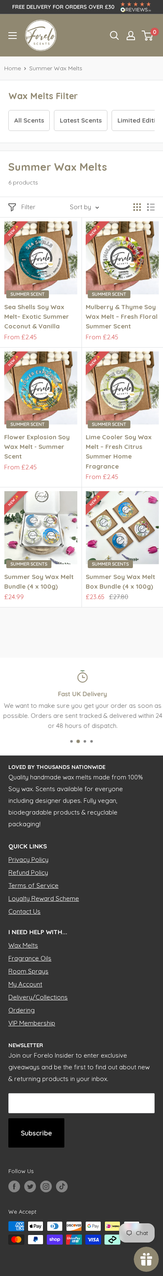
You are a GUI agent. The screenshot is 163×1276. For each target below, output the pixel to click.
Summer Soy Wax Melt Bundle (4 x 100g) (39, 581)
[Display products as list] (151, 207)
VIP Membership (31, 1023)
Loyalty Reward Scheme (43, 898)
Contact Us (24, 911)
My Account (25, 984)
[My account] (131, 35)
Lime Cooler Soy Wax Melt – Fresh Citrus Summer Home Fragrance (119, 451)
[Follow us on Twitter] (30, 1186)
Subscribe (36, 1133)
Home (12, 68)
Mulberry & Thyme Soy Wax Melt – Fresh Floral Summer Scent (122, 317)
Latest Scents (81, 120)
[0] (148, 36)
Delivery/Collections (38, 997)
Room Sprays (28, 971)
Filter (28, 207)
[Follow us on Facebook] (14, 1186)
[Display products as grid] (137, 207)
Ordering (21, 1010)
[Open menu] (12, 35)
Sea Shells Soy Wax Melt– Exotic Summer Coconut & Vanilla (36, 317)
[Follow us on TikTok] (62, 1186)
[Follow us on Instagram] (46, 1186)
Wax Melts (23, 945)
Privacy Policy (28, 859)
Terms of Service (33, 885)
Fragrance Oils (29, 958)
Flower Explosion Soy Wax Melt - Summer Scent (37, 447)
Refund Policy (28, 872)
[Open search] (114, 35)
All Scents (29, 120)
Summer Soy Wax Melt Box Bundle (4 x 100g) (120, 581)
